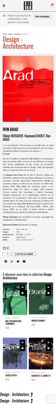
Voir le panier (42, 16)
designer (9, 175)
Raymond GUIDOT (34, 135)
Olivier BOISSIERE (13, 135)
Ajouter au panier (24, 254)
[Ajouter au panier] (22, 293)
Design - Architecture (18, 42)
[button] (6, 261)
